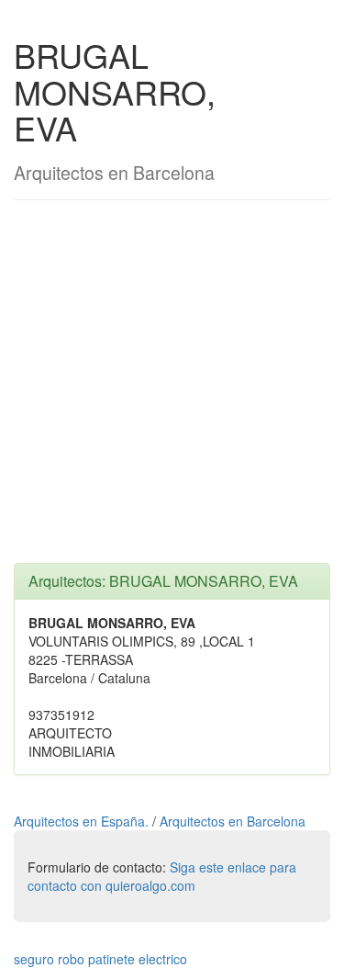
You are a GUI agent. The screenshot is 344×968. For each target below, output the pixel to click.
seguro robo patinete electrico (100, 959)
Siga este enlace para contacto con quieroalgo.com (162, 876)
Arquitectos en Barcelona (232, 821)
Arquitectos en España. (83, 821)
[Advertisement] (172, 391)
